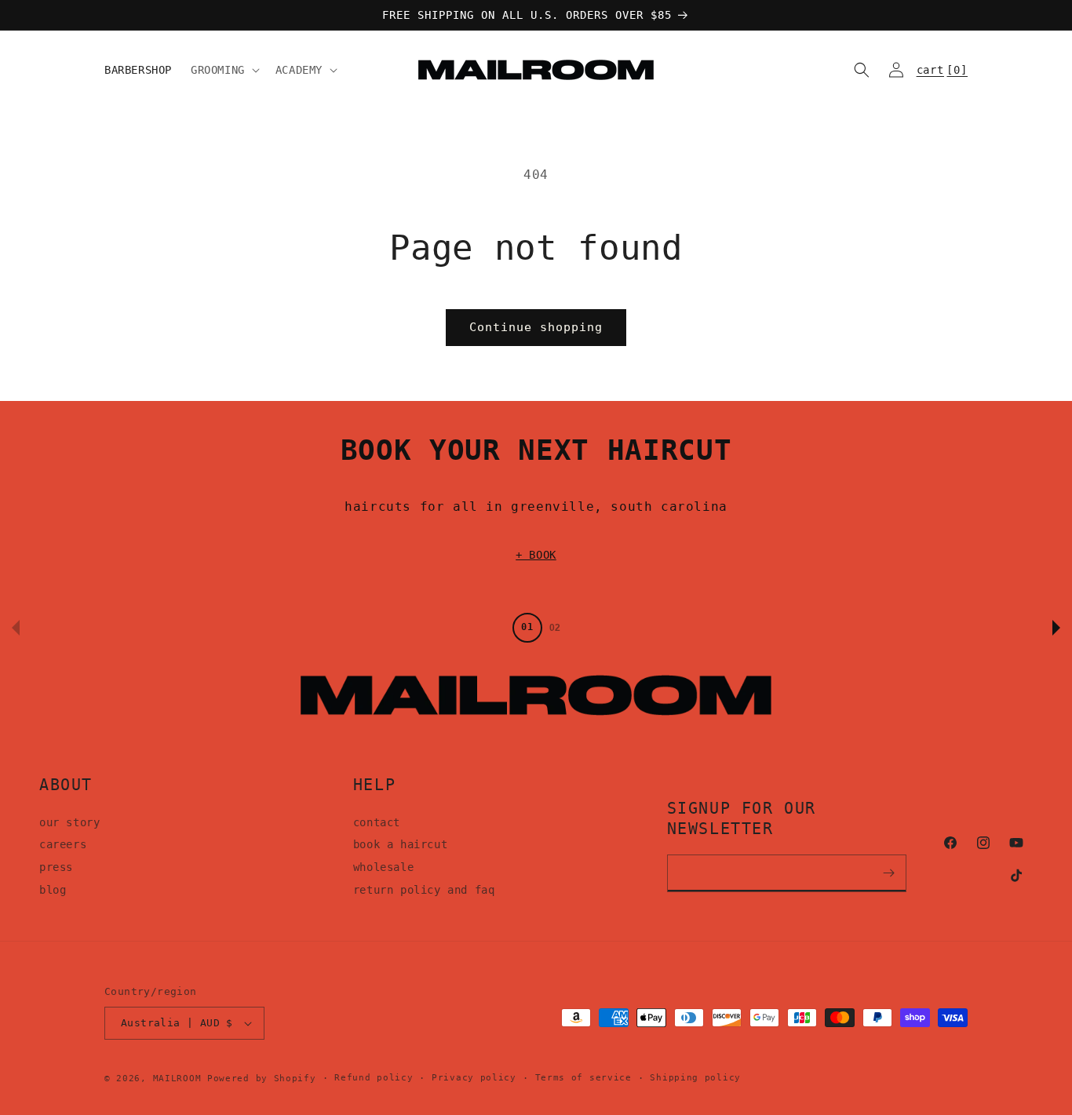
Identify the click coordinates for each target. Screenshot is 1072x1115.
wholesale (383, 867)
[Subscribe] (889, 873)
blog (52, 890)
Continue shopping (536, 327)
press (56, 867)
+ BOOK (536, 554)
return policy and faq (424, 890)
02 (554, 627)
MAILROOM (177, 1078)
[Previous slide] (15, 627)
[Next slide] (1056, 627)
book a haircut (400, 844)
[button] (223, 69)
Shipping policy (695, 1078)
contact (376, 822)
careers (62, 844)
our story (69, 822)
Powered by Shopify (261, 1078)
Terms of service (583, 1078)
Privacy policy (474, 1078)
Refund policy (373, 1078)
